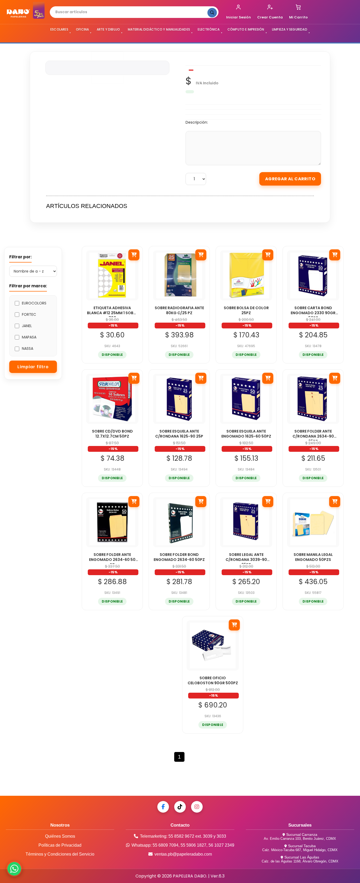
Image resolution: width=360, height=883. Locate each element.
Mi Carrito (298, 17)
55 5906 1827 (193, 845)
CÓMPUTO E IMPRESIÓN (245, 29)
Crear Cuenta (270, 17)
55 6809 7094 (165, 845)
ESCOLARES (59, 29)
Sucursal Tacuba (302, 846)
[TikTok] (180, 807)
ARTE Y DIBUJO (108, 29)
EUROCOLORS (34, 303)
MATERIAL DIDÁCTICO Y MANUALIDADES (159, 29)
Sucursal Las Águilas (301, 857)
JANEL (27, 325)
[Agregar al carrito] (133, 254)
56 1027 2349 (221, 845)
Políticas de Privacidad (59, 845)
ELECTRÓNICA (209, 29)
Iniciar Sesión (238, 17)
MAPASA (29, 337)
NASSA (27, 348)
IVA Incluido (207, 83)
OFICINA (82, 29)
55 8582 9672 (181, 836)
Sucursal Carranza (301, 834)
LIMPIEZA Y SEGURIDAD (289, 29)
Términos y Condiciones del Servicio (60, 854)
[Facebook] (163, 807)
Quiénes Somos (60, 836)
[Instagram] (197, 807)
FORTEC (29, 314)
